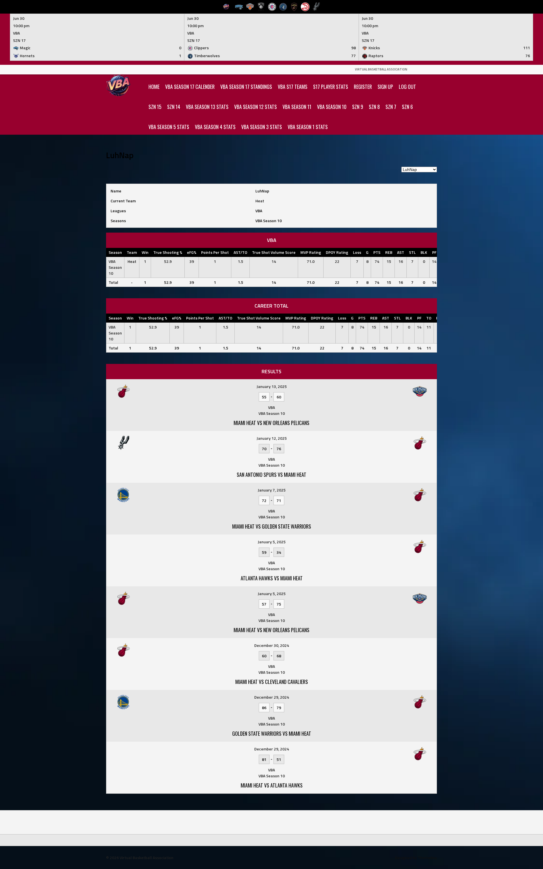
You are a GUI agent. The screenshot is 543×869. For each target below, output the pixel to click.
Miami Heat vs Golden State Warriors (271, 526)
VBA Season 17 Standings (246, 86)
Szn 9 (357, 106)
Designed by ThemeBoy (416, 858)
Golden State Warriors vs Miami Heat (271, 733)
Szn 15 (154, 106)
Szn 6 (407, 106)
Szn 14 (173, 106)
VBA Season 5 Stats (168, 126)
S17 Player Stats (330, 86)
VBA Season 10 (331, 106)
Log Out (407, 86)
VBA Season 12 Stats (255, 106)
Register (363, 86)
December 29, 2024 (271, 697)
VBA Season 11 (297, 106)
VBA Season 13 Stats (207, 106)
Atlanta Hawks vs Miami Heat (272, 578)
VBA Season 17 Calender (190, 86)
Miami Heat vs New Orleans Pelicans (271, 630)
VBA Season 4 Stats (215, 126)
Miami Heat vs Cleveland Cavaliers (271, 681)
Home (154, 86)
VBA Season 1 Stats (308, 126)
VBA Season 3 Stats (261, 126)
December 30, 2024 (271, 645)
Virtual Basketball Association (381, 69)
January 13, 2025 (272, 386)
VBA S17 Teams (292, 86)
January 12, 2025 (272, 438)
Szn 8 (374, 106)
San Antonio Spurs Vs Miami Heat (271, 474)
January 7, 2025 (272, 490)
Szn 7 (390, 106)
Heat (259, 201)
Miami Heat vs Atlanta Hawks (272, 785)
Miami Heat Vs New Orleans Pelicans (271, 422)
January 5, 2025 (272, 542)
